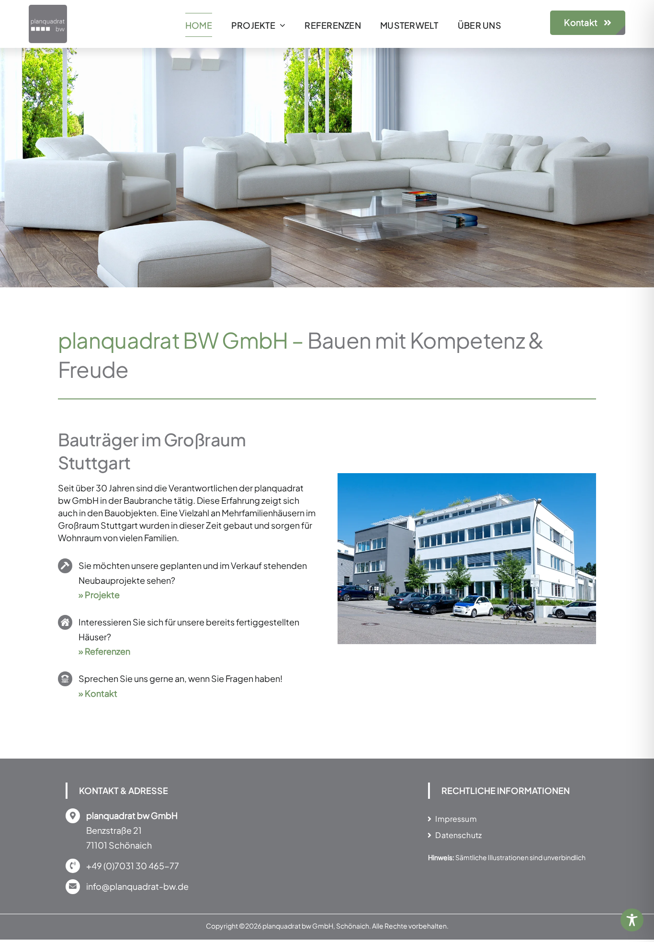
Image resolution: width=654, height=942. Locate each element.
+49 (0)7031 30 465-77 (132, 865)
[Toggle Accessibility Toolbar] (632, 920)
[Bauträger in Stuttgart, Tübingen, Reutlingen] (48, 8)
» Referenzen (104, 651)
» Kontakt (98, 693)
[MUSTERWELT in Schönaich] (467, 478)
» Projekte (99, 594)
